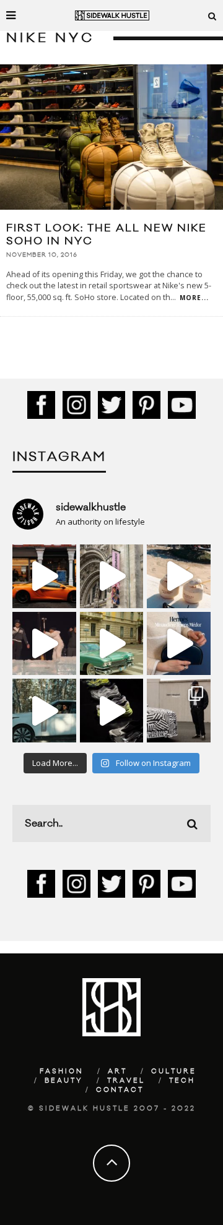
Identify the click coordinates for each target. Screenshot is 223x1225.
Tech (182, 1081)
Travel (126, 1081)
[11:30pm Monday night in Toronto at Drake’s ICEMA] (44, 644)
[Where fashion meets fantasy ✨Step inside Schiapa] (112, 576)
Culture (173, 1071)
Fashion (62, 1071)
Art (117, 1071)
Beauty (64, 1081)
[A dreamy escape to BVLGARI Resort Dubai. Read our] (179, 576)
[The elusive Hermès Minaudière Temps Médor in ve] (179, 644)
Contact (120, 1090)
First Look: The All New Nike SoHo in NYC (106, 234)
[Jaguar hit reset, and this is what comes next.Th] (179, 710)
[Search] (212, 15)
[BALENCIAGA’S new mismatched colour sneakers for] (112, 710)
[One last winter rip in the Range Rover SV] (44, 710)
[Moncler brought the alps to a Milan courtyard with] (112, 644)
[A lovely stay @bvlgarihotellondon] (44, 576)
